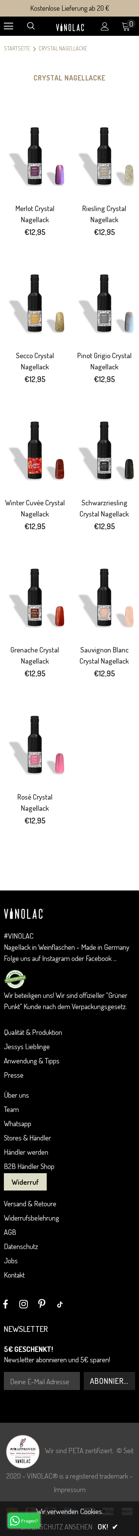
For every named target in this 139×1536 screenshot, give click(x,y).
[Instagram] (24, 1304)
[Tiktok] (60, 1304)
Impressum (70, 1489)
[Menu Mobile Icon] (8, 26)
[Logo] (70, 26)
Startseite (17, 48)
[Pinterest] (42, 1304)
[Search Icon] (31, 26)
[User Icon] (105, 26)
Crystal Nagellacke (63, 48)
